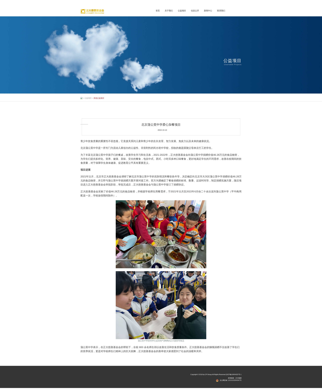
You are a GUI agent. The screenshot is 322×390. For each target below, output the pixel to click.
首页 (158, 11)
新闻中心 (208, 11)
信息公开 (195, 11)
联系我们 (221, 11)
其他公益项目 (99, 98)
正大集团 (238, 378)
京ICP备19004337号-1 (234, 374)
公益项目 (182, 11)
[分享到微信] (86, 375)
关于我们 (169, 11)
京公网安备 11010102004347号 (231, 380)
